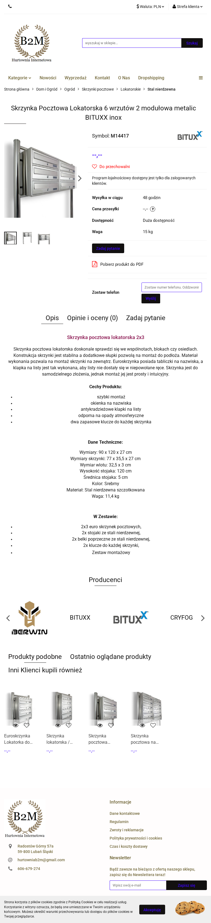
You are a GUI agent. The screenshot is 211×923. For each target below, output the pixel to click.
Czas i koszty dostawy (129, 846)
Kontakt (102, 77)
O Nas (124, 77)
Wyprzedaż (76, 77)
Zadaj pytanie (108, 248)
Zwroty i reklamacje (127, 830)
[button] (120, 802)
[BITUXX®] (190, 135)
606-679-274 (29, 868)
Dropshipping (151, 77)
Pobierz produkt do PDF (121, 264)
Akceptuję (152, 909)
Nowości (48, 77)
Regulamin (119, 821)
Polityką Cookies (80, 902)
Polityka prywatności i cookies (136, 838)
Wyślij (151, 298)
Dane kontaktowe (125, 813)
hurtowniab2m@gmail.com (41, 860)
